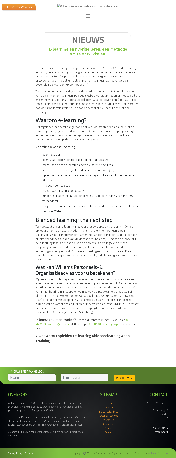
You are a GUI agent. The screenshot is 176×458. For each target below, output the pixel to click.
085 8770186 (96, 324)
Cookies (29, 453)
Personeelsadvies (108, 411)
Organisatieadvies (108, 415)
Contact (109, 432)
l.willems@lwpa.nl (58, 324)
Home (109, 403)
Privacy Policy (15, 453)
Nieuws (108, 428)
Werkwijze (108, 420)
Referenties (109, 424)
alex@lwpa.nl (113, 324)
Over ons (108, 407)
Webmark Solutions (158, 453)
